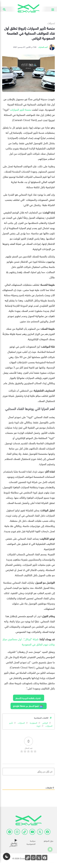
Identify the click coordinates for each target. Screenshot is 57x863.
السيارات (21, 722)
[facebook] (47, 832)
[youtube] (32, 832)
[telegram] (9, 832)
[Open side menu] (52, 9)
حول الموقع (48, 840)
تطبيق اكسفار (13, 844)
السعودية (33, 722)
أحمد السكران (43, 46)
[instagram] (17, 832)
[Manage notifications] (50, 849)
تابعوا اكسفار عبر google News (26, 706)
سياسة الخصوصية (31, 842)
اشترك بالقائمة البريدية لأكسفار (27, 698)
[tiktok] (24, 832)
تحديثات (51, 23)
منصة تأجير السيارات (20, 109)
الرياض (45, 722)
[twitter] (39, 832)
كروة (38, 725)
